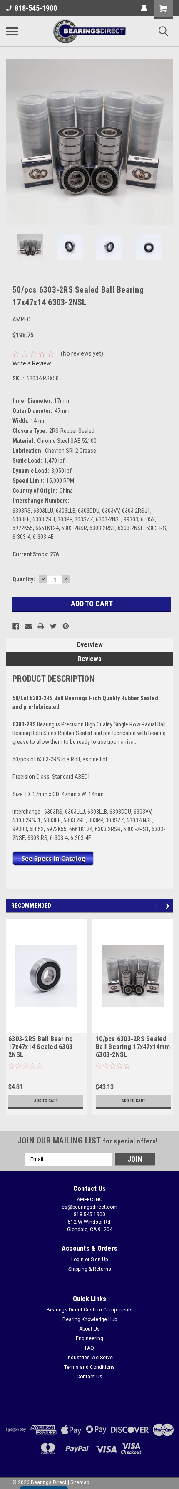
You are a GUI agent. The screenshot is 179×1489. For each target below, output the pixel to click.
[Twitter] (53, 626)
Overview (90, 645)
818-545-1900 (36, 8)
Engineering (89, 1338)
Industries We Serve (90, 1358)
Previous (12, 142)
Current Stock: (35, 554)
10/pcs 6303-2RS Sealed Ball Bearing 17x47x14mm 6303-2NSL (133, 1047)
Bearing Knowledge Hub (89, 1319)
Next (166, 142)
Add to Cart (46, 1101)
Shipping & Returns (89, 1269)
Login (77, 1259)
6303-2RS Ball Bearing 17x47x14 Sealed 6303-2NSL (41, 1047)
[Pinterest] (65, 626)
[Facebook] (15, 626)
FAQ (89, 1348)
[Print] (40, 626)
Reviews (90, 659)
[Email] (28, 626)
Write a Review (31, 363)
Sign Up (99, 1259)
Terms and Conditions (89, 1367)
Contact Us (89, 1377)
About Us (89, 1329)
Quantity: (23, 579)
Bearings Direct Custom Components (90, 1310)
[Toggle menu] (12, 31)
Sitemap (79, 1482)
